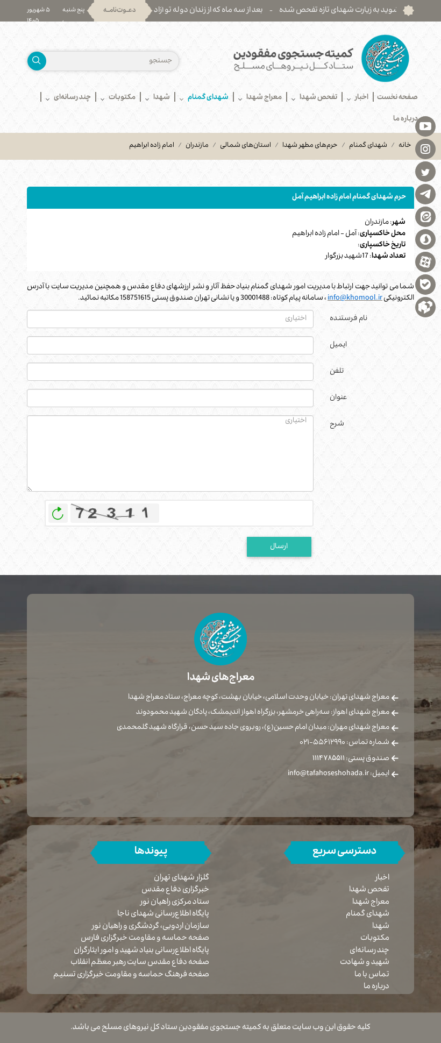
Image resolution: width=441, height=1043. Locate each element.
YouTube (425, 126)
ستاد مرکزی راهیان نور (174, 903)
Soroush (425, 239)
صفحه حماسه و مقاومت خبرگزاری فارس (145, 939)
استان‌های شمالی (245, 145)
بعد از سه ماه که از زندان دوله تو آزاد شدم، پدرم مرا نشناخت (203, 10)
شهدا (380, 926)
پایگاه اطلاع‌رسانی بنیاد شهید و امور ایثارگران (141, 951)
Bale (425, 284)
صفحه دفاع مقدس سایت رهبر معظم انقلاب (139, 963)
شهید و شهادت (364, 962)
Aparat (425, 261)
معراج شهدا (370, 902)
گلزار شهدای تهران (181, 878)
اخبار (382, 878)
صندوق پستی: (350, 759)
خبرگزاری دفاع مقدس (175, 890)
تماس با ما (371, 975)
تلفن (337, 372)
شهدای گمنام (368, 145)
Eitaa (425, 216)
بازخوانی (58, 510)
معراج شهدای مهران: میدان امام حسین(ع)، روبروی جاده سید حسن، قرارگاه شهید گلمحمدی (253, 728)
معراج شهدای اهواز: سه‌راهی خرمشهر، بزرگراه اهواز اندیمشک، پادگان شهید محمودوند (262, 713)
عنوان (338, 398)
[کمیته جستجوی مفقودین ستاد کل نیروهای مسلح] (321, 58)
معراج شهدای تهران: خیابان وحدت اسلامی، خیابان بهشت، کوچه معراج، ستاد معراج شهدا (258, 698)
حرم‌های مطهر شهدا (310, 145)
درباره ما (376, 987)
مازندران (197, 145)
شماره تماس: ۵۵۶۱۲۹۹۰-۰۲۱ (344, 743)
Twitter (425, 171)
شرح (337, 424)
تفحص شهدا (369, 890)
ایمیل (338, 345)
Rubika (425, 306)
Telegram (425, 193)
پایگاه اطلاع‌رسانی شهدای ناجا (163, 915)
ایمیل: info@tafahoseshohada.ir (338, 774)
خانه (405, 145)
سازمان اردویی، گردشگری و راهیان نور (150, 927)
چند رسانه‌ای (369, 951)
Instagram (425, 148)
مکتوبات (374, 938)
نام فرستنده (348, 319)
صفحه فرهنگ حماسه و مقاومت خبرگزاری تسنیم (131, 975)
